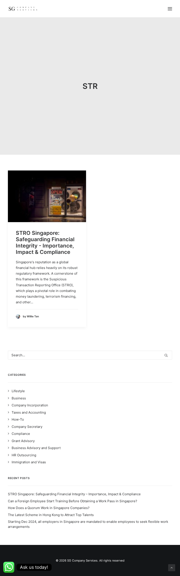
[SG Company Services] (23, 8)
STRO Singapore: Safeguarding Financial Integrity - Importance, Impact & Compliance (45, 242)
